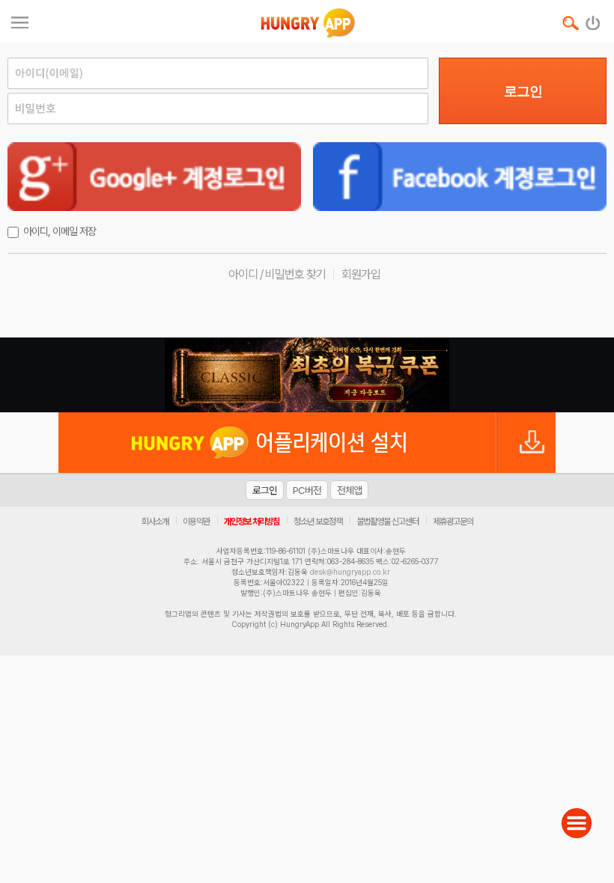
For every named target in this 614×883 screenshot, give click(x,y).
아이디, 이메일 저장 (59, 231)
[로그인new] (593, 19)
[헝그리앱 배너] (307, 374)
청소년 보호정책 (318, 521)
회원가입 (360, 274)
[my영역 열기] (20, 20)
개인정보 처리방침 (251, 521)
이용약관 (196, 521)
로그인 (523, 91)
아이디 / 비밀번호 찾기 (277, 274)
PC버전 (307, 490)
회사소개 (155, 521)
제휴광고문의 (453, 521)
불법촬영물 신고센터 (387, 521)
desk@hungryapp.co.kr (350, 571)
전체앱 (349, 490)
